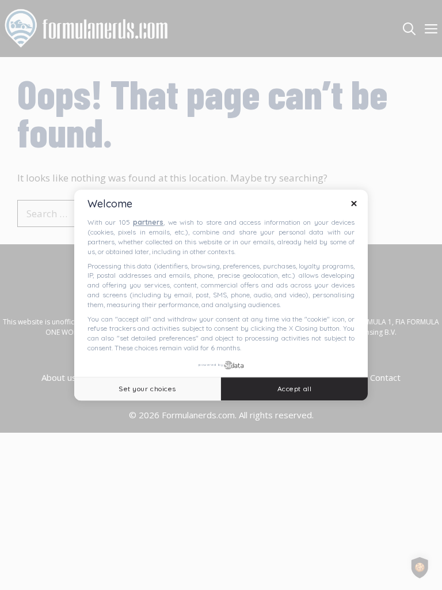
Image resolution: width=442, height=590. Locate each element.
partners (148, 222)
